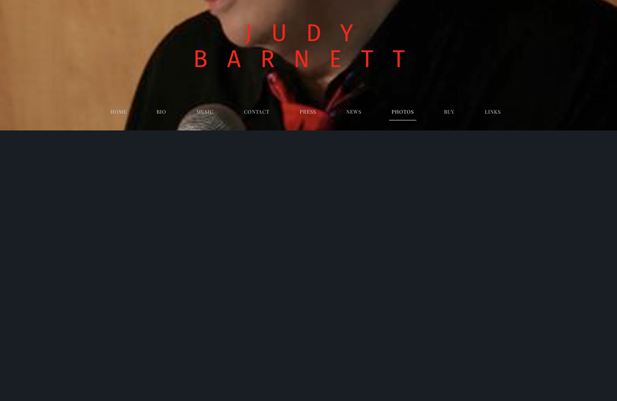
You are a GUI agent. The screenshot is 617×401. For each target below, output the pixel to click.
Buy (449, 111)
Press (308, 111)
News (353, 111)
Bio (161, 111)
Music (205, 111)
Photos (403, 111)
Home (118, 111)
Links (493, 111)
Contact (256, 111)
